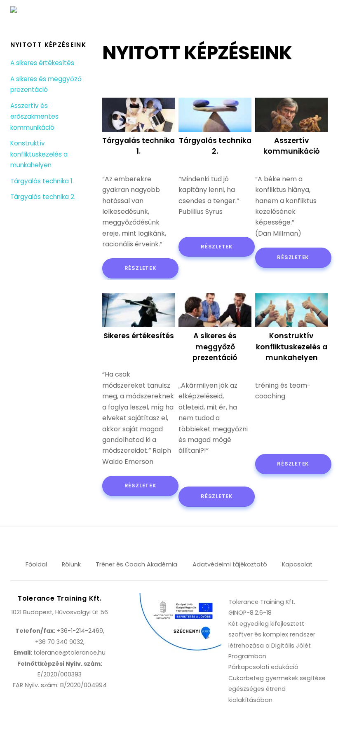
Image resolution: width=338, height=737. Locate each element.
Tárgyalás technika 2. (42, 196)
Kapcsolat (297, 564)
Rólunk (71, 564)
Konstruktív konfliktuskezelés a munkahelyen (39, 154)
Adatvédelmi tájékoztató (229, 564)
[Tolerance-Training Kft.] (45, 12)
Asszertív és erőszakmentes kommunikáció (34, 116)
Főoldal (36, 564)
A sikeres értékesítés (42, 62)
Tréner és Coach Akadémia (136, 564)
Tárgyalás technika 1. (42, 181)
